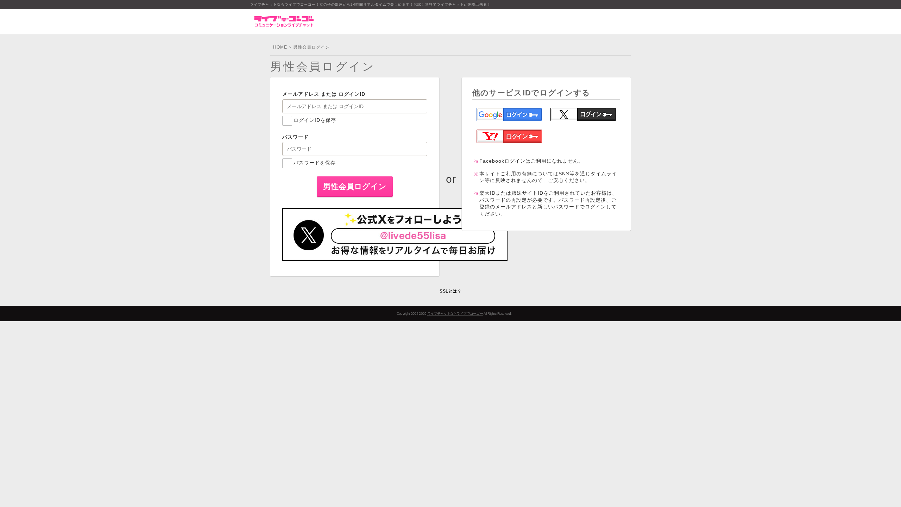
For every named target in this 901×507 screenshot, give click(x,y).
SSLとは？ (450, 291)
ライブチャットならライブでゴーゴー (455, 313)
